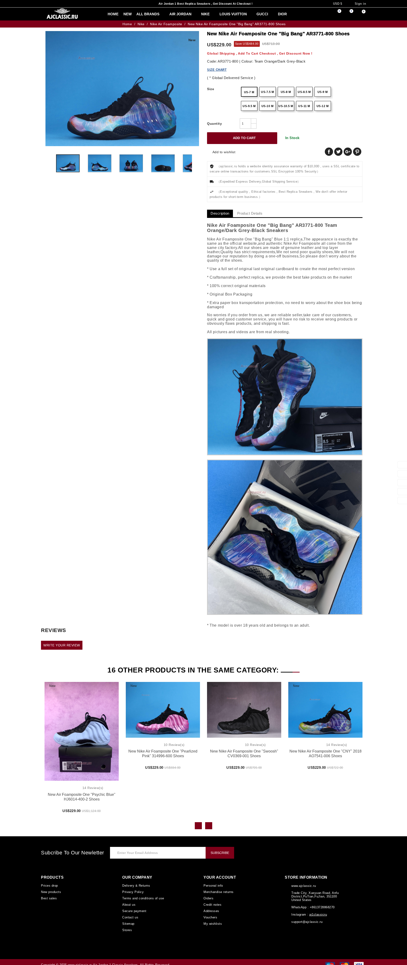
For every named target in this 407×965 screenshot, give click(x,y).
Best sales (48, 894)
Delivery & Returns (136, 881)
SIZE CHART (216, 70)
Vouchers (210, 912)
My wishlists (213, 918)
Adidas (290, 14)
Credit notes (213, 900)
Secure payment (134, 906)
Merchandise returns (219, 887)
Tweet (338, 152)
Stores (127, 924)
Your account (219, 873)
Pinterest (357, 152)
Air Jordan (170, 14)
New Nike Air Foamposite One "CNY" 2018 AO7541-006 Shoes (325, 749)
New (118, 14)
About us (128, 900)
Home (103, 14)
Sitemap (128, 918)
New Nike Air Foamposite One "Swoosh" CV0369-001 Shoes (244, 749)
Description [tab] (220, 214)
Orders (209, 894)
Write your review (60, 641)
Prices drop (49, 881)
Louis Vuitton (222, 14)
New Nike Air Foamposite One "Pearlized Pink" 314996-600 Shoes (163, 749)
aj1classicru (317, 910)
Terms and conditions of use (142, 894)
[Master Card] (344, 959)
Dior (270, 14)
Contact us (130, 912)
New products (51, 887)
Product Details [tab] (251, 214)
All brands (139, 14)
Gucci (250, 14)
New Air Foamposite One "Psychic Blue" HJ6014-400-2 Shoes (81, 792)
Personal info (213, 881)
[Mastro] (330, 959)
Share (329, 152)
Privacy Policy (132, 887)
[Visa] (359, 959)
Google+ (348, 152)
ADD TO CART (241, 138)
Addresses (211, 906)
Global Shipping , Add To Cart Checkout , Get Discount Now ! (255, 53)
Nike (195, 14)
